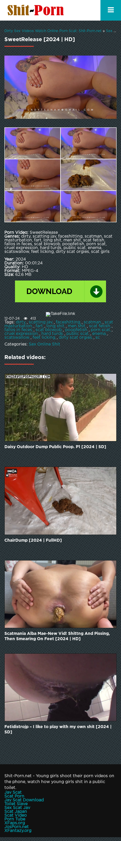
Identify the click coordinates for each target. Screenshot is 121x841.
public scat (77, 334)
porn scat (100, 330)
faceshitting (68, 322)
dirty (20, 322)
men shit (76, 326)
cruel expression (21, 334)
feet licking (44, 337)
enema (99, 334)
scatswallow (16, 337)
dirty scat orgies (75, 337)
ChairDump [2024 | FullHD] (33, 540)
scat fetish (99, 326)
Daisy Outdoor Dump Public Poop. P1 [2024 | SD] (55, 447)
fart (39, 326)
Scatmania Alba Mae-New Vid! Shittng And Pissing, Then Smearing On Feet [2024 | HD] (57, 636)
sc (97, 337)
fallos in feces (18, 330)
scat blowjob (49, 330)
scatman (92, 322)
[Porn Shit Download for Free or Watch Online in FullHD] (36, 10)
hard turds (52, 334)
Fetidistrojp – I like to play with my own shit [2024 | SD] (58, 729)
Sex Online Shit (44, 344)
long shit (55, 326)
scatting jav (40, 322)
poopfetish (76, 330)
